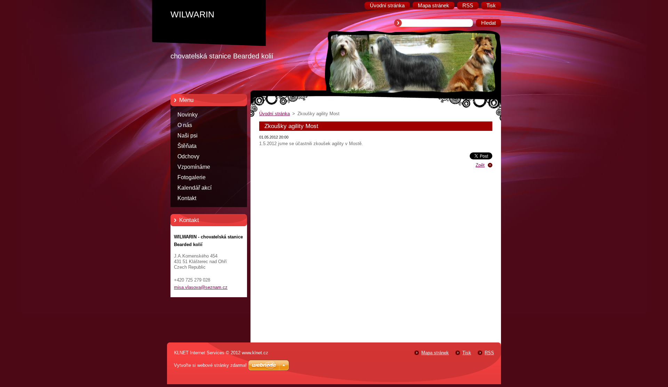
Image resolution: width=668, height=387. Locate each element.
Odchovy (188, 156)
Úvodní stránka (274, 113)
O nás (184, 125)
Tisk (466, 352)
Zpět (480, 165)
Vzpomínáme (193, 167)
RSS (489, 352)
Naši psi (187, 136)
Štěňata (187, 146)
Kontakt (186, 198)
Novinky (187, 115)
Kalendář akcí (194, 188)
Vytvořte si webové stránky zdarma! (210, 365)
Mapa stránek (435, 352)
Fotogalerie (191, 177)
